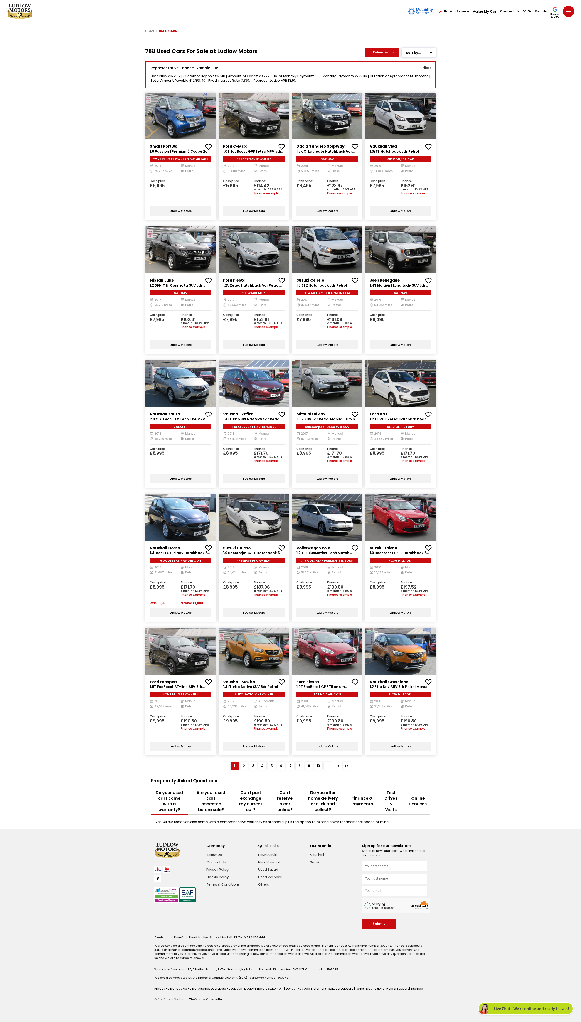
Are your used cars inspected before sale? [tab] (211, 801)
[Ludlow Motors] (20, 11)
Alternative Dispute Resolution (220, 988)
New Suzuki (267, 854)
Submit (379, 923)
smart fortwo (163, 146)
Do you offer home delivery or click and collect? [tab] (323, 801)
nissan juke (162, 280)
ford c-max (235, 146)
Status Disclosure (341, 988)
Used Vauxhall (270, 877)
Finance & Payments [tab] (362, 801)
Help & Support (397, 988)
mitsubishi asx (310, 414)
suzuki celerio (310, 280)
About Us (214, 854)
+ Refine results (382, 52)
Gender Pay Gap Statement (306, 988)
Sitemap (417, 988)
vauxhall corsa (165, 548)
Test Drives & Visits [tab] (390, 801)
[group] (180, 116)
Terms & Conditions (223, 884)
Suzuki (315, 862)
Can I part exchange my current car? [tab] (250, 801)
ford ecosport (164, 682)
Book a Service (456, 11)
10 (318, 766)
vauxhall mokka (239, 682)
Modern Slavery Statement (264, 988)
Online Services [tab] (418, 801)
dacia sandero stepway (320, 146)
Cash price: (158, 181)
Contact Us (510, 11)
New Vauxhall (269, 862)
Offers (263, 884)
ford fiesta (234, 280)
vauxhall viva (383, 146)
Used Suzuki (268, 869)
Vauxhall (317, 854)
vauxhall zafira (165, 414)
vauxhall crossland (389, 682)
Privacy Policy (217, 869)
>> (346, 766)
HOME (150, 31)
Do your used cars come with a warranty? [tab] (169, 801)
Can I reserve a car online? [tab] (285, 801)
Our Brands (537, 11)
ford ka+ (379, 414)
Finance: (260, 181)
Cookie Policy (217, 877)
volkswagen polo (313, 548)
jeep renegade (385, 280)
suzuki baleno (237, 548)
